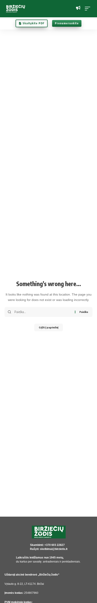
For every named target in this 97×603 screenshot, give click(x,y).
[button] (88, 8)
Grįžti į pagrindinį (48, 327)
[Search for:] (43, 312)
